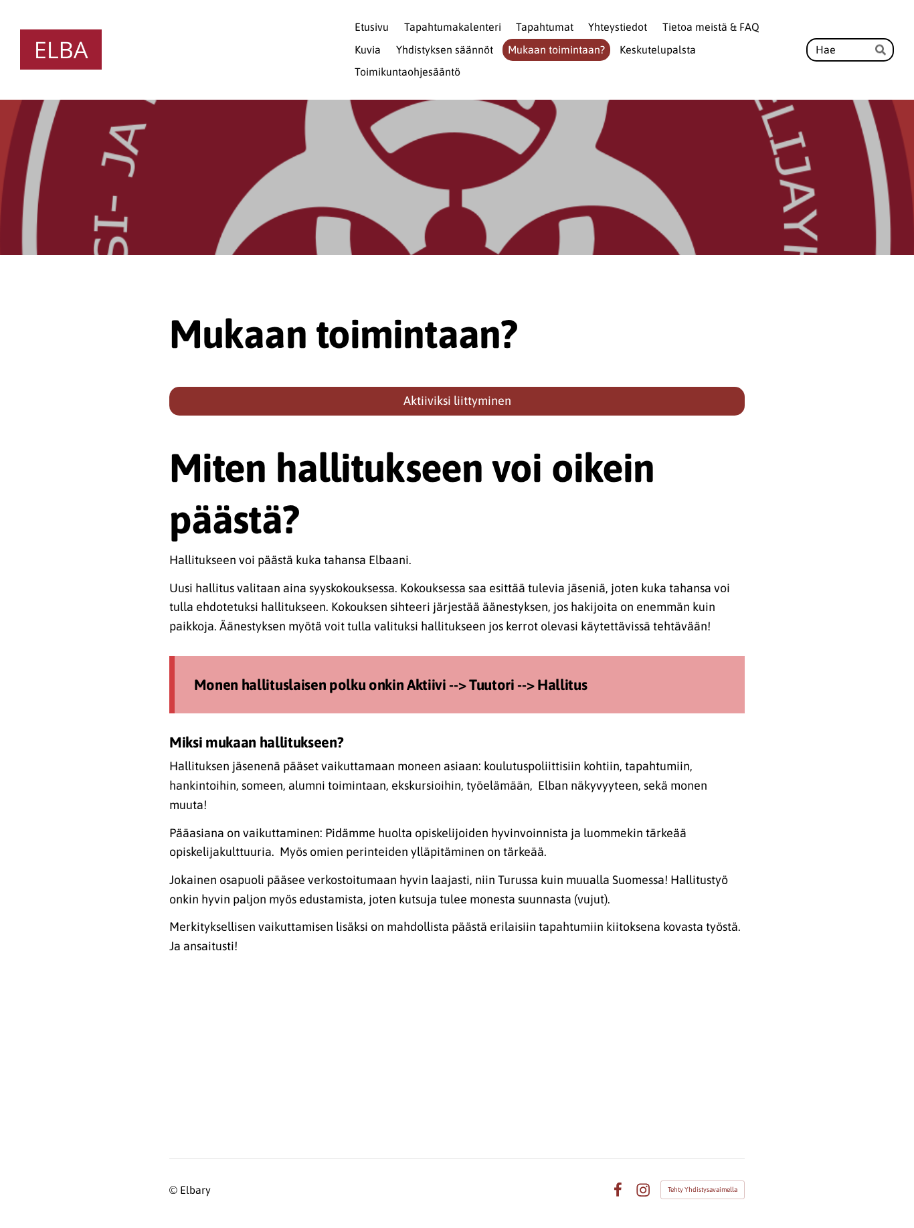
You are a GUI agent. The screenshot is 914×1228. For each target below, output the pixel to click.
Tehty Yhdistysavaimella (702, 1189)
